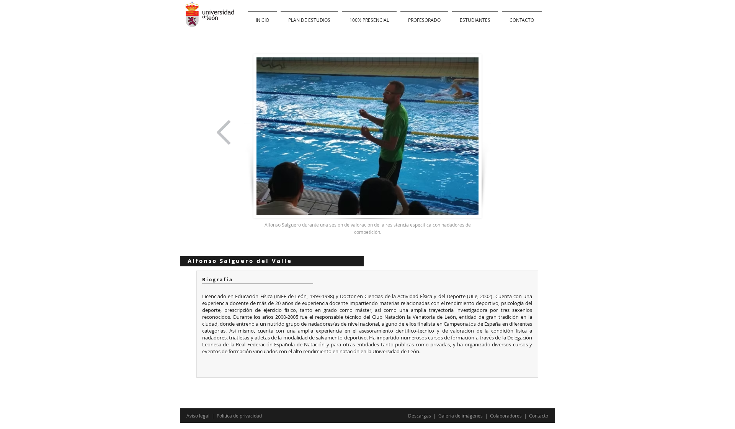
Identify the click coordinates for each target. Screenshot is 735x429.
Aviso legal (198, 416)
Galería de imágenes (461, 416)
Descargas (420, 416)
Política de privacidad (239, 416)
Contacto (538, 416)
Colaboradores (506, 416)
